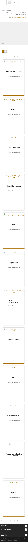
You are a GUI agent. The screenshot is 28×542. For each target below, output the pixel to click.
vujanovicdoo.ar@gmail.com (19, 17)
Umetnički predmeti (14, 186)
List (5, 51)
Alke (13, 377)
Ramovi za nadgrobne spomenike (14, 455)
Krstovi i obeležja (13, 416)
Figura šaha (13, 262)
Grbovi (13, 109)
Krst (13, 224)
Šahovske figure (14, 148)
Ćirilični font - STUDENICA (14, 301)
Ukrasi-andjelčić (14, 339)
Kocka (3, 51)
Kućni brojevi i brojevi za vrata (14, 72)
